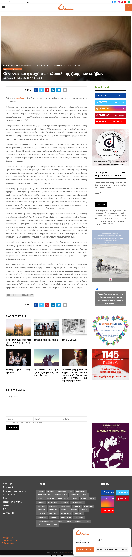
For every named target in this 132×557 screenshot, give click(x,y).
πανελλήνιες (42, 517)
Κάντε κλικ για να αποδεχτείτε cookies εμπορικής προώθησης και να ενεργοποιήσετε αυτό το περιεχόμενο (110, 298)
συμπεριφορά (66, 517)
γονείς (83, 498)
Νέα (5, 498)
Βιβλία (6, 509)
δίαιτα (92, 498)
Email (98, 193)
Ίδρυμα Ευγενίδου (44, 495)
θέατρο (74, 510)
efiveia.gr (9, 78)
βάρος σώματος (63, 498)
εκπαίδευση (53, 506)
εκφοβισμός (65, 506)
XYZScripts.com (79, 556)
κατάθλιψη (41, 513)
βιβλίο (75, 498)
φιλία (39, 525)
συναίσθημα (79, 517)
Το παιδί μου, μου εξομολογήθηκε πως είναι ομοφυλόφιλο (46, 372)
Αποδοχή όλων (85, 549)
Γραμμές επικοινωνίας (13, 502)
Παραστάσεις (75, 495)
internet (50, 491)
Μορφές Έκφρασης (60, 495)
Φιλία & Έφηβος (69, 340)
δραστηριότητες (77, 502)
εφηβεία (64, 510)
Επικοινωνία (6, 2)
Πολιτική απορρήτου (10, 540)
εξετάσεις (77, 506)
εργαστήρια (42, 510)
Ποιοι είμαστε (9, 484)
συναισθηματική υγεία (45, 521)
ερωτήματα (54, 510)
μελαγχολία (53, 513)
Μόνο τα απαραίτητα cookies (112, 549)
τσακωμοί (78, 521)
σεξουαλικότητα (27, 295)
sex (8, 295)
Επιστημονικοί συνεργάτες (23, 2)
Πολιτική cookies (9, 543)
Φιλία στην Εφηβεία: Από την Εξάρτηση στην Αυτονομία (18, 342)
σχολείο (68, 521)
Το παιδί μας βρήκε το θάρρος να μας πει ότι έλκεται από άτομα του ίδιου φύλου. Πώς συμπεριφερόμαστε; (74, 375)
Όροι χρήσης (7, 538)
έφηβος (15, 295)
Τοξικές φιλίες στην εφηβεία (18, 371)
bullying (41, 491)
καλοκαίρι (84, 510)
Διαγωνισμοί (8, 513)
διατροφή (64, 502)
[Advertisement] (113, 401)
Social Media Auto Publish (56, 556)
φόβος (47, 525)
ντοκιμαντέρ (66, 513)
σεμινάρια (53, 517)
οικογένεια (78, 513)
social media (80, 491)
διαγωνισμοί (52, 502)
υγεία (87, 521)
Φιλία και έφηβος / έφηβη (46, 340)
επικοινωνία (88, 506)
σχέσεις (59, 521)
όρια (55, 525)
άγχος (85, 495)
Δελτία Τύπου (9, 495)
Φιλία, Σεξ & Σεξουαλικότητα (13, 69)
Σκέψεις (6, 505)
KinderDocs (62, 491)
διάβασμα (41, 502)
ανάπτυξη (50, 498)
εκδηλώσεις (41, 506)
